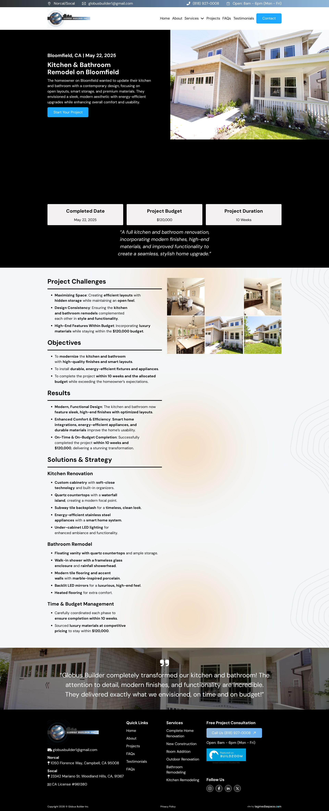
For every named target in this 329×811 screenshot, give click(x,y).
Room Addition (178, 751)
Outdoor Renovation (182, 759)
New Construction (181, 743)
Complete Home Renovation (180, 733)
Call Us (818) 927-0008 (231, 732)
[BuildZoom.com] (226, 754)
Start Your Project (68, 112)
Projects (213, 18)
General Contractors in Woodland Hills (226, 763)
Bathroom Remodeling (176, 770)
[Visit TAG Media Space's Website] (264, 806)
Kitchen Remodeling (182, 780)
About (177, 18)
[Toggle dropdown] (202, 18)
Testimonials (243, 18)
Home (165, 18)
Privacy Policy (168, 806)
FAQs (226, 18)
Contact (269, 18)
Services (192, 18)
